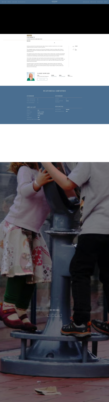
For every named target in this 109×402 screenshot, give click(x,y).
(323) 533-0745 (53, 76)
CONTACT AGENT (42, 79)
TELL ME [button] (50, 315)
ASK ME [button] (58, 315)
